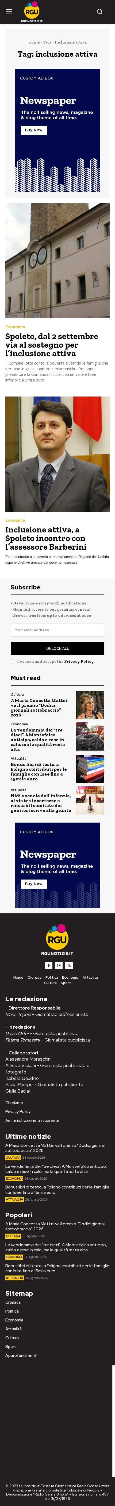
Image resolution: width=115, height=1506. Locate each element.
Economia (15, 327)
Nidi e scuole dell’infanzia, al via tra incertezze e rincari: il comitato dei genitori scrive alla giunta (41, 803)
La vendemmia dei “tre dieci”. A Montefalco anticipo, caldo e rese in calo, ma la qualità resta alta (38, 739)
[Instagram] (59, 965)
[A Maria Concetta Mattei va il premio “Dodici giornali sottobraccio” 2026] (90, 705)
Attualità (18, 758)
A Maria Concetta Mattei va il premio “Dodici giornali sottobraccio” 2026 (39, 707)
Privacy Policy (79, 661)
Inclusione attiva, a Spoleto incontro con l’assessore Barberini (46, 538)
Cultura (17, 694)
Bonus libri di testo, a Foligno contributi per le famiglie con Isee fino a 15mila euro (39, 771)
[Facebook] (48, 965)
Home (34, 42)
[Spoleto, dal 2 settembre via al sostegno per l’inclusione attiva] (57, 260)
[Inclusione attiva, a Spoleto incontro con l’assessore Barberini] (57, 454)
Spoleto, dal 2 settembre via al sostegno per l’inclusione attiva (51, 344)
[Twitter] (69, 965)
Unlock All (57, 648)
